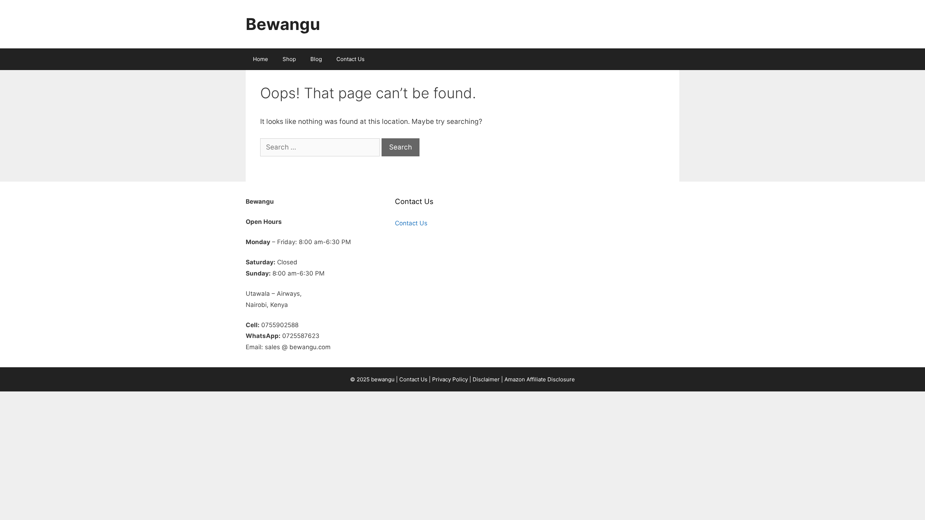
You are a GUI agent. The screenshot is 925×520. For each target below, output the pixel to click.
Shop (289, 59)
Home (260, 59)
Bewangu (283, 24)
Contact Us (350, 59)
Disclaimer (486, 379)
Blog (316, 59)
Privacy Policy (450, 379)
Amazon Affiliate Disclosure (539, 379)
